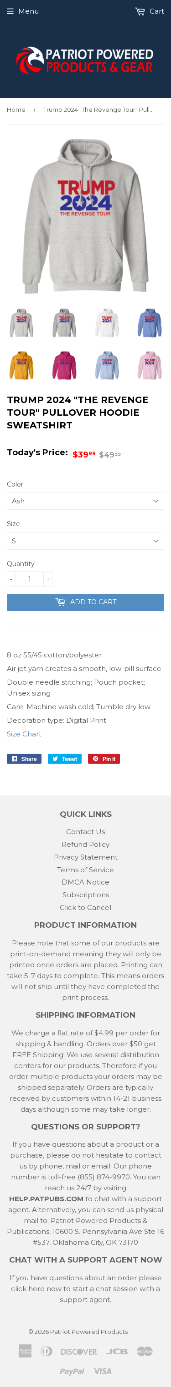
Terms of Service (85, 869)
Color (15, 484)
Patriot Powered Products (89, 1331)
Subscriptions (85, 894)
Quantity (21, 564)
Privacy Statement (86, 857)
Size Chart (24, 734)
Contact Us (85, 831)
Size (13, 524)
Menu (28, 11)
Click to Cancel (85, 907)
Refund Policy (85, 844)
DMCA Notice (85, 882)
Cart (156, 11)
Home (16, 109)
